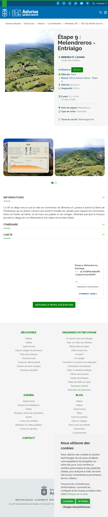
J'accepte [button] (68, 501)
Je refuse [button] (83, 501)
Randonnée (79, 429)
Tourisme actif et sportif (29, 362)
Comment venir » (88, 294)
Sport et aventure (79, 417)
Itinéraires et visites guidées (28, 425)
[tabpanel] (28, 159)
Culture (28, 342)
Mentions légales (24, 500)
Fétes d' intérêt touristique (79, 370)
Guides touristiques (79, 378)
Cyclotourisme (79, 433)
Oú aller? (79, 354)
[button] (101, 3)
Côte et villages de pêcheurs (28, 350)
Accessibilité (41, 500)
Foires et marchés (28, 429)
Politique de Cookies (77, 494)
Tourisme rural (28, 358)
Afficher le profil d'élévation (54, 304)
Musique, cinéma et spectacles (28, 413)
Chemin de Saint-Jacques (29, 366)
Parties (28, 409)
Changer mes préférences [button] (76, 507)
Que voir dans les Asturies (79, 342)
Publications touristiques (79, 366)
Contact (28, 437)
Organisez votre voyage (79, 332)
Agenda (28, 395)
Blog (79, 395)
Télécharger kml (86, 119)
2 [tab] (55, 183)
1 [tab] (52, 183)
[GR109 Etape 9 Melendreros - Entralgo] (80, 157)
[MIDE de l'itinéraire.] (28, 157)
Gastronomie (29, 346)
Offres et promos (79, 350)
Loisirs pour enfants (28, 421)
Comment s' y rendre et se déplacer (79, 362)
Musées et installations (29, 405)
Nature (29, 338)
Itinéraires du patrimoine (79, 390)
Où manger (79, 358)
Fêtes (79, 413)
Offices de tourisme (79, 374)
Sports (29, 417)
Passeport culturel (79, 386)
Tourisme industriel (29, 370)
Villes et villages (79, 421)
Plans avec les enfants (79, 425)
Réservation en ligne (79, 346)
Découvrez (28, 332)
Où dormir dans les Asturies (79, 338)
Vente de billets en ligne (79, 382)
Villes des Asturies (29, 354)
